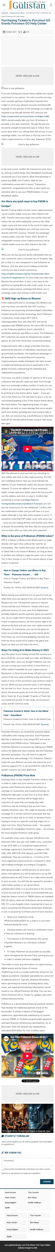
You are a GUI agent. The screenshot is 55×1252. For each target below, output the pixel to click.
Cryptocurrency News (16, 13)
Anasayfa (4, 13)
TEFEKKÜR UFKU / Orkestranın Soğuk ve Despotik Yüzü (26, 1131)
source (44, 587)
